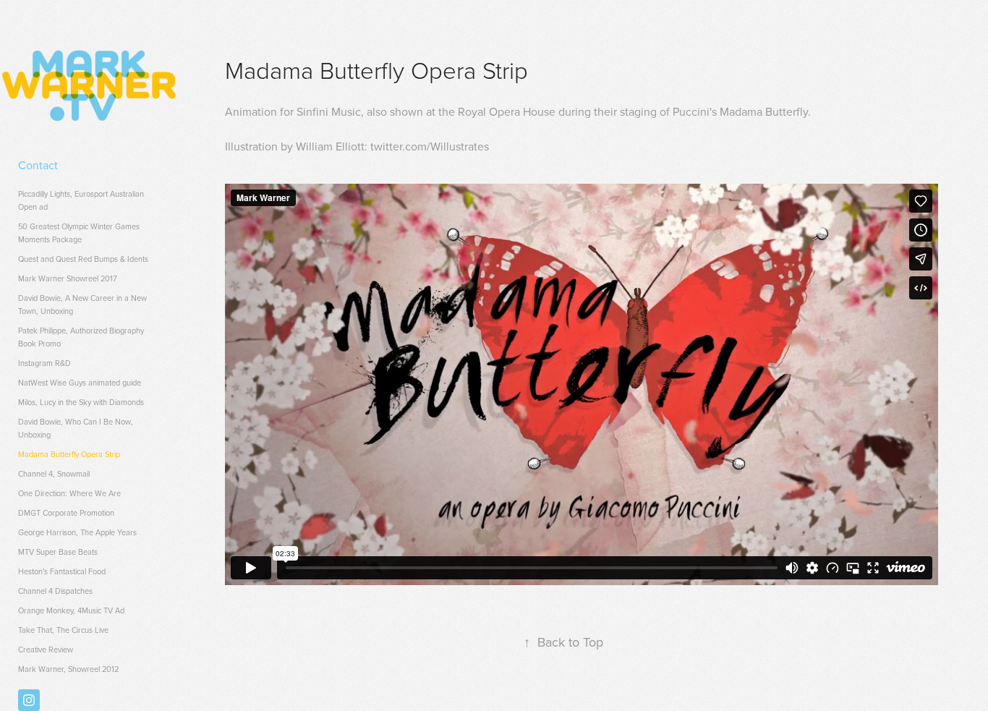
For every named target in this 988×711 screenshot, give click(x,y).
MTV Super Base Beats (58, 552)
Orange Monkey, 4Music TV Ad (71, 610)
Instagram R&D (44, 363)
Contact (38, 165)
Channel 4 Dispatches (55, 591)
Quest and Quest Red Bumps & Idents (83, 259)
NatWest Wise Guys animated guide (79, 382)
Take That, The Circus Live (63, 630)
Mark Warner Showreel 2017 (67, 278)
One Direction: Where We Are (69, 493)
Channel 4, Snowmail (54, 474)
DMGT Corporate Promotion (66, 513)
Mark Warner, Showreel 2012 (68, 669)
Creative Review (45, 649)
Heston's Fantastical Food (62, 571)
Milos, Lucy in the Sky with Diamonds (81, 402)
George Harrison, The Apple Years (77, 532)
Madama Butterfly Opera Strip (69, 454)
